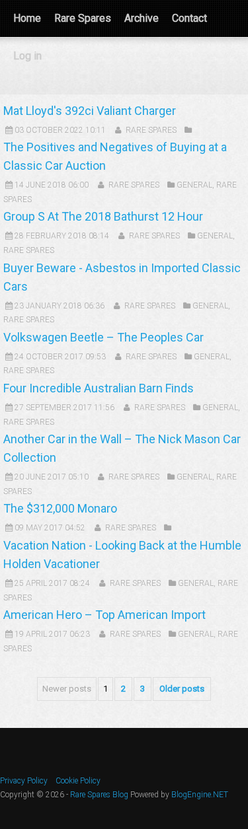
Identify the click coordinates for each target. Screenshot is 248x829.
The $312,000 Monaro (60, 508)
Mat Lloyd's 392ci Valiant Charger (89, 111)
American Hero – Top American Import (104, 615)
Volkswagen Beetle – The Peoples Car (103, 337)
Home (27, 18)
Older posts (181, 689)
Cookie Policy (78, 780)
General (194, 185)
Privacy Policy (24, 780)
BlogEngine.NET (199, 794)
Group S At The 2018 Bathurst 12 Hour (103, 216)
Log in (27, 56)
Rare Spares (82, 18)
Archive (141, 18)
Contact (189, 18)
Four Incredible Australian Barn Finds (98, 388)
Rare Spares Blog (99, 794)
